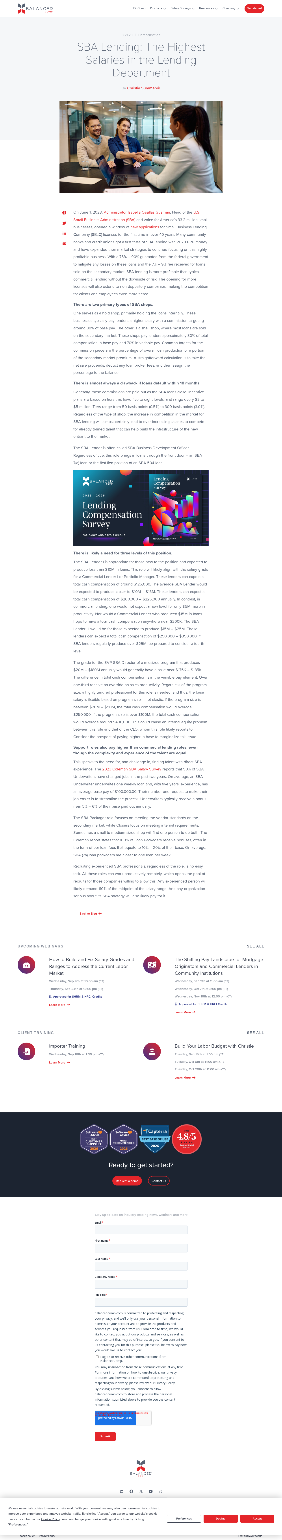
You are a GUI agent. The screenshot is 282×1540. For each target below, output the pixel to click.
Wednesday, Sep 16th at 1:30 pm (76, 1054)
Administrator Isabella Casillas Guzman (137, 212)
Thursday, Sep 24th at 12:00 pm (76, 988)
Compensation (149, 35)
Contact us (159, 1181)
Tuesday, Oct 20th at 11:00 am (200, 1069)
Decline (220, 1518)
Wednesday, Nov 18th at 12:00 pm (203, 996)
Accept (257, 1518)
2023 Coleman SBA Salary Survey (131, 769)
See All (255, 946)
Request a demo (127, 1181)
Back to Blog (88, 913)
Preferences (184, 1518)
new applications (144, 227)
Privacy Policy (47, 1536)
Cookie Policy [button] (50, 1519)
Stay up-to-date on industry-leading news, (141, 1215)
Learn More (57, 1005)
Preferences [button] (17, 1524)
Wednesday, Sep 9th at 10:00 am (76, 981)
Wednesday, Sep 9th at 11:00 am (202, 981)
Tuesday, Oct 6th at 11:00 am (199, 1061)
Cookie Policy (27, 1536)
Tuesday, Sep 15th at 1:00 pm (199, 1054)
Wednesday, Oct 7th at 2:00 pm (201, 988)
